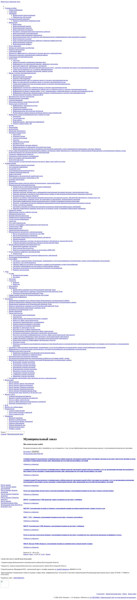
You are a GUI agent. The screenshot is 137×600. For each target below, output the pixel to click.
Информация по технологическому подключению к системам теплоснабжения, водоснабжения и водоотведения (47, 349)
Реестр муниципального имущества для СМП (28, 234)
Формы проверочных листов (23, 190)
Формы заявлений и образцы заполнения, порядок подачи (33, 71)
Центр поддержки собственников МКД (22, 158)
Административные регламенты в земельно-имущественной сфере (36, 243)
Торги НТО (17, 134)
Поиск (124, 594)
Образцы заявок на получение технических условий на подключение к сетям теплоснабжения (45, 264)
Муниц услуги (10, 394)
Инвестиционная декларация (23, 30)
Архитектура (17, 317)
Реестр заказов (14, 382)
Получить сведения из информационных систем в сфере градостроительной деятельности (44, 335)
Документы (13, 288)
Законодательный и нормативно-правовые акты (29, 62)
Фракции (16, 282)
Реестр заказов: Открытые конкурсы (21, 389)
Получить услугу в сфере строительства (26, 329)
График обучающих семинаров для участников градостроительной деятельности (40, 338)
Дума (6, 271)
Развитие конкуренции (17, 49)
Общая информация (15, 10)
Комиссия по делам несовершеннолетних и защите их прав (29, 114)
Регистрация (12, 3)
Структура (12, 221)
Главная (3, 434)
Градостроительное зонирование (24, 315)
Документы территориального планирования (28, 322)
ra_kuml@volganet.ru (62, 569)
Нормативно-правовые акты (22, 109)
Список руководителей (17, 410)
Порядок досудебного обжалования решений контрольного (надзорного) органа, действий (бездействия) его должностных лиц (56, 197)
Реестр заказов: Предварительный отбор (22, 391)
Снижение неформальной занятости (21, 154)
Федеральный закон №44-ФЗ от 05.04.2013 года (25, 392)
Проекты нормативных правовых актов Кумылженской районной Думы (38, 291)
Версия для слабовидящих (14, 407)
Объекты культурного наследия (19, 351)
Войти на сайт (4, 3)
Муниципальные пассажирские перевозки (23, 356)
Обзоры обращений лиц (17, 425)
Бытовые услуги (18, 143)
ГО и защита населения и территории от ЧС (24, 178)
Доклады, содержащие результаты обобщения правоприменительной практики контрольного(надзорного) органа (52, 203)
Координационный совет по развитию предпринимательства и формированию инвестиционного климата (49, 37)
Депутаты (12, 279)
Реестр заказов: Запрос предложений (21, 383)
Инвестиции (13, 22)
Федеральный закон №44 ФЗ (33, 453)
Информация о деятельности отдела (25, 105)
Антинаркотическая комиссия (19, 257)
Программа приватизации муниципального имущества (32, 237)
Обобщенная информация (18, 297)
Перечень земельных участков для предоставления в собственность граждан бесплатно (43, 241)
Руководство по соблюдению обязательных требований (32, 187)
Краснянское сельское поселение (24, 367)
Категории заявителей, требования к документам (30, 66)
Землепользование (19, 239)
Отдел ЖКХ (13, 259)
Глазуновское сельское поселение (24, 365)
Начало (25, 554)
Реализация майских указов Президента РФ (24, 102)
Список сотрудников (20, 138)
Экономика (13, 13)
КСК (6, 405)
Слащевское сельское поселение (24, 373)
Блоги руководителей (16, 414)
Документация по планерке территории (26, 326)
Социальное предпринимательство (21, 57)
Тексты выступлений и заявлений (20, 412)
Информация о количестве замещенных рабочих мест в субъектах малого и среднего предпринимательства (50, 89)
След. (43, 554)
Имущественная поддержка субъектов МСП (28, 95)
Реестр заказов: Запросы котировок (21, 385)
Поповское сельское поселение (23, 371)
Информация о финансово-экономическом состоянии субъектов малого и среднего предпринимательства (49, 93)
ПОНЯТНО (35, 451)
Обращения (9, 416)
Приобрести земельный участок (24, 327)
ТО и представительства (17, 223)
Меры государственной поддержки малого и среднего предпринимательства (39, 82)
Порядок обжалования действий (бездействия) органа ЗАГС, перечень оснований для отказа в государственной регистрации (56, 67)
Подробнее (27, 451)
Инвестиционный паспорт (22, 26)
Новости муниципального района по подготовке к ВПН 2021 (34, 250)
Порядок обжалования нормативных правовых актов (27, 308)
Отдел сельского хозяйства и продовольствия (24, 252)
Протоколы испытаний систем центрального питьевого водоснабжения (37, 268)
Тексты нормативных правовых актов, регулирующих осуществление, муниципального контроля (46, 199)
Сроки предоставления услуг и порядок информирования (32, 69)
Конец (48, 554)
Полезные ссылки (19, 136)
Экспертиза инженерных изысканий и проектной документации (35, 333)
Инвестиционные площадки (22, 42)
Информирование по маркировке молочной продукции (32, 147)
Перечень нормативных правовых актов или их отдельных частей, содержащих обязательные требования (49, 208)
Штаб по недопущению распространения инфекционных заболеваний (33, 255)
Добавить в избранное (31, 464)
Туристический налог (16, 160)
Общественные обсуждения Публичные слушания (30, 318)
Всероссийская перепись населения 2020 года (24, 244)
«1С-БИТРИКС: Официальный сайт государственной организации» (112, 597)
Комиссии (16, 284)
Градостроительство (16, 313)
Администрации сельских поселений (21, 165)
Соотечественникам (16, 100)
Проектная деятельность (17, 131)
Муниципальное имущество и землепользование (25, 232)
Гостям (11, 125)
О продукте (101, 594)
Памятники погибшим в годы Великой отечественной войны (34, 353)
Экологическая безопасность (18, 230)
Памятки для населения (21, 270)
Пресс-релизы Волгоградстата (23, 248)
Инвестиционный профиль (22, 44)
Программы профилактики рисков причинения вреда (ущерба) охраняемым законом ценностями (46, 201)
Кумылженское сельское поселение (25, 369)
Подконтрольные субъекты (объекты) (26, 196)
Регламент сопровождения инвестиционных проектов (31, 31)
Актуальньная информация (18, 167)
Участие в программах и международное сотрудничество (28, 225)
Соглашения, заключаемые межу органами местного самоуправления (32, 378)
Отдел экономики (15, 46)
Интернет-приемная (16, 418)
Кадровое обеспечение (16, 179)
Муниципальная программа (22, 77)
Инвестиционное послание (22, 39)
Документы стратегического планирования (24, 156)
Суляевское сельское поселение (23, 374)
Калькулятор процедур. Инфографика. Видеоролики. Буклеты (34, 340)
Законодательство (19, 75)
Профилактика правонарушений (20, 217)
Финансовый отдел (15, 228)
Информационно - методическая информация (28, 122)
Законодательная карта (16, 427)
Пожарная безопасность (17, 214)
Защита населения (15, 174)
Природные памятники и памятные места (27, 355)
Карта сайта (132, 594)
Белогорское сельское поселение (24, 362)
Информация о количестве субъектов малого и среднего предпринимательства (40, 87)
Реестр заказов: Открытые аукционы (21, 387)
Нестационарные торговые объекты (25, 145)
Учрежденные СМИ (16, 226)
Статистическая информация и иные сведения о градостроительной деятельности (41, 336)
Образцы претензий (19, 107)
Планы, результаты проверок (23, 205)
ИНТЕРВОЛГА (19, 578)
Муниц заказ (9, 380)
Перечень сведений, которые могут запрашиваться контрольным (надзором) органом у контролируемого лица (50, 192)
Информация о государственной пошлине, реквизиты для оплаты (35, 64)
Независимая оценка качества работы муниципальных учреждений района (34, 183)
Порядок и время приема (17, 419)
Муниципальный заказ (15, 434)
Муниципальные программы (19, 98)
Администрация (10, 163)
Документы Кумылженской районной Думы (28, 293)
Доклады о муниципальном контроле (25, 188)
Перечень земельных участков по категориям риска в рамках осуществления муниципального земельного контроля (52, 194)
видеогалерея (13, 129)
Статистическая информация (19, 219)
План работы (17, 120)
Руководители (9, 409)
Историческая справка (20, 275)
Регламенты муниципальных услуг (21, 309)
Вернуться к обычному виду (10, 2)
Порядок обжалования (16, 423)
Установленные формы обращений (21, 421)
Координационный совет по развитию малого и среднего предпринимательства (40, 80)
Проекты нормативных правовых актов (26, 21)
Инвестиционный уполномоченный (25, 33)
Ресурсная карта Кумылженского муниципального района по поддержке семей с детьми (39, 358)
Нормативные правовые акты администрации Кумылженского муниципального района (39, 300)
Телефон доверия (15, 429)
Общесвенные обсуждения (22, 17)
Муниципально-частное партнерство (21, 96)
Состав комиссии (19, 118)
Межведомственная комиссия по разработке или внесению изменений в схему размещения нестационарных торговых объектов (57, 149)
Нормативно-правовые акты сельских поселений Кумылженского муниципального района (40, 360)
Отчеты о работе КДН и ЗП (22, 123)
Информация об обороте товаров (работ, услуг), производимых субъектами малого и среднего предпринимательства (53, 91)
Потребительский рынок (17, 132)
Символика (13, 12)
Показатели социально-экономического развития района (28, 55)
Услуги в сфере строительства (19, 400)
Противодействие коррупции (19, 216)
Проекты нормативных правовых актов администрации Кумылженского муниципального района (42, 302)
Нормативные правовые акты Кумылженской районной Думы (34, 290)
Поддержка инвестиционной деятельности (27, 35)
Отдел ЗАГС (13, 58)
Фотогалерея (13, 127)
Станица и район (11, 8)
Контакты (12, 181)
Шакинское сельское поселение (23, 376)
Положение (17, 116)
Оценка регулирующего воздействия (21, 48)
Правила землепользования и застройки (26, 324)
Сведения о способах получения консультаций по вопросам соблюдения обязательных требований (47, 206)
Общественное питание (21, 142)
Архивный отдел (14, 169)
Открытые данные (15, 210)
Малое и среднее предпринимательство (22, 73)
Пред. (31, 554)
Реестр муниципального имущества (25, 235)
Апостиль (16, 60)
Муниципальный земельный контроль (22, 185)
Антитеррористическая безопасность (21, 170)
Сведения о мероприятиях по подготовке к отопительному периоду (36, 266)
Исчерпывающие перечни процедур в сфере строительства (33, 331)
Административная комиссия (19, 172)
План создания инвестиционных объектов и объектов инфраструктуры (37, 40)
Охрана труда (17, 253)
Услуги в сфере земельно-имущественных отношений (27, 401)
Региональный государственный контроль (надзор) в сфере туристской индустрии (37, 161)
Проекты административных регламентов (23, 398)
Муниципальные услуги (21, 86)
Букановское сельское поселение (24, 364)
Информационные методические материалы (28, 111)
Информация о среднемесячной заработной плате (26, 176)
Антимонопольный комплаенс (19, 19)
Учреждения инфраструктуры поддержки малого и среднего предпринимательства (41, 84)
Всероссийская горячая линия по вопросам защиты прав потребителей (37, 113)
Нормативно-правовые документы (25, 246)
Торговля (16, 140)
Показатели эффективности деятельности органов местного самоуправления (35, 53)
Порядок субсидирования (21, 78)
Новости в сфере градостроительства (25, 320)
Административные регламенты (20, 396)
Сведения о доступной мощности (24, 262)
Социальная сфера (15, 51)
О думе (11, 273)
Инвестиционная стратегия (22, 28)
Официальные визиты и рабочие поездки (23, 212)
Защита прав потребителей (18, 104)
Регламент (16, 277)
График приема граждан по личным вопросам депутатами (29, 295)
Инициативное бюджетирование (24, 15)
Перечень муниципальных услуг (20, 403)
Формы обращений (15, 311)
